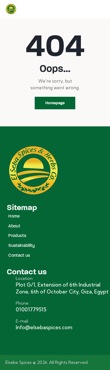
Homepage (55, 102)
